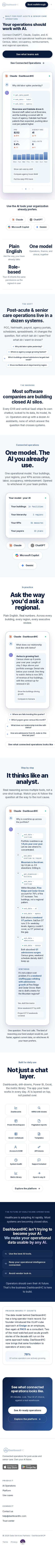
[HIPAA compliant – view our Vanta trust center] (22, 1541)
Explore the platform (26, 1188)
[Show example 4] (32, 189)
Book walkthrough (37, 4)
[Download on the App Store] (11, 1468)
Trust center (8, 1520)
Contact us (8, 1511)
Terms (5, 1542)
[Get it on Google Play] (29, 1468)
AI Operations (9, 1485)
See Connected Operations (26, 63)
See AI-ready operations (27, 1410)
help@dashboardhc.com (14, 1516)
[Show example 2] (25, 189)
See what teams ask (27, 54)
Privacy (14, 1542)
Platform (7, 1490)
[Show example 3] (29, 189)
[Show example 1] (22, 189)
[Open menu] (51, 4)
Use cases (8, 1495)
